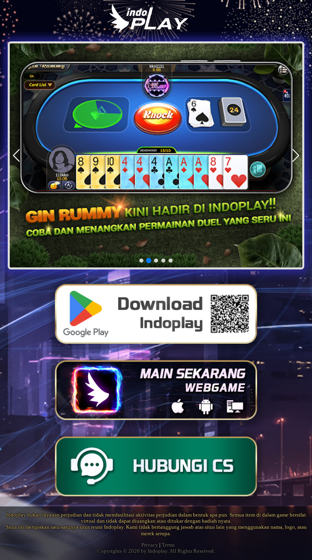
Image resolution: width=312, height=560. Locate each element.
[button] (295, 155)
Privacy (149, 545)
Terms (168, 545)
